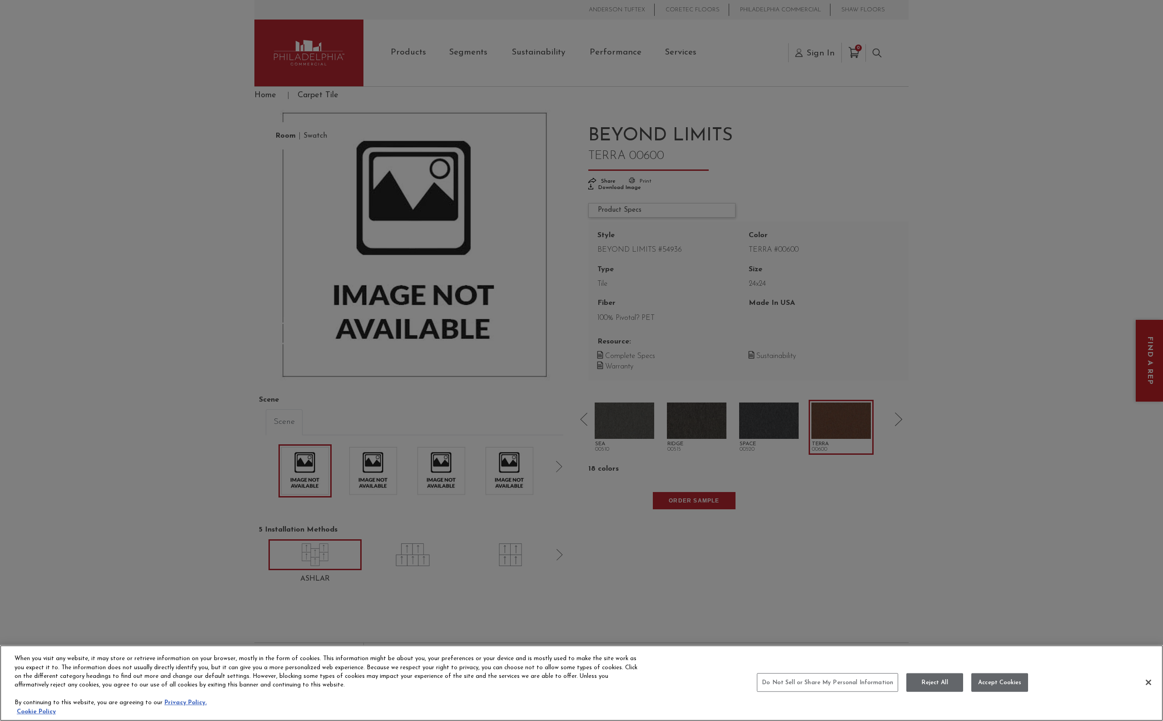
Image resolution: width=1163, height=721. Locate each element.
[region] (581, 683)
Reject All (934, 682)
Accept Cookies (999, 682)
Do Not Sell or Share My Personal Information (827, 682)
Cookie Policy (36, 712)
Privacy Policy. (185, 703)
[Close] (1148, 682)
